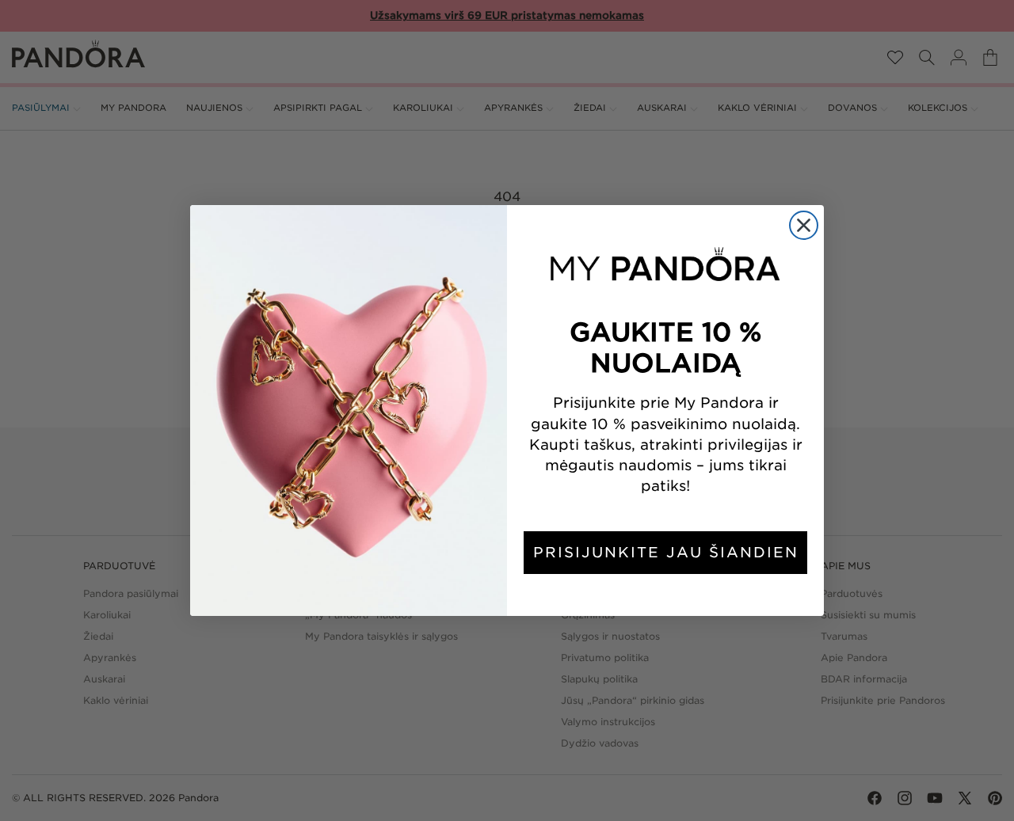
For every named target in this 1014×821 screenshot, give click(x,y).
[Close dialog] (804, 225)
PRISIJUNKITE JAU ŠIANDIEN (666, 552)
